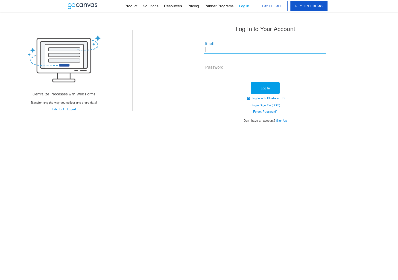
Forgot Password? (265, 111)
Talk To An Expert (64, 109)
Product (131, 6)
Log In (244, 6)
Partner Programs (219, 6)
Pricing (193, 6)
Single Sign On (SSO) (265, 105)
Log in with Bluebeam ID (268, 98)
